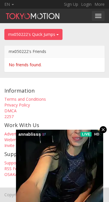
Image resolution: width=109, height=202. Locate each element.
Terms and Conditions (25, 99)
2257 (9, 116)
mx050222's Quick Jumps (32, 34)
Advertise (13, 134)
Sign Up (71, 4)
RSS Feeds (14, 168)
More (99, 4)
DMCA (10, 110)
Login (86, 4)
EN (7, 4)
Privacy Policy (17, 105)
